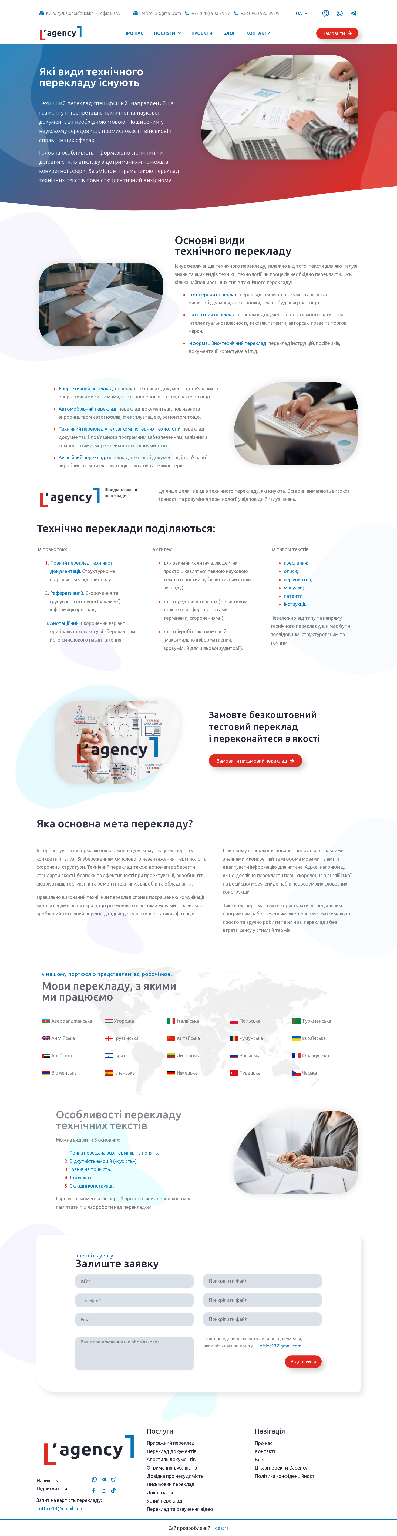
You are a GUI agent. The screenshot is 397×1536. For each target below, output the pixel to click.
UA (299, 13)
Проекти (202, 33)
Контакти (258, 33)
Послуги (164, 33)
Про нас (133, 33)
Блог (229, 33)
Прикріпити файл (228, 1281)
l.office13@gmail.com (279, 1346)
